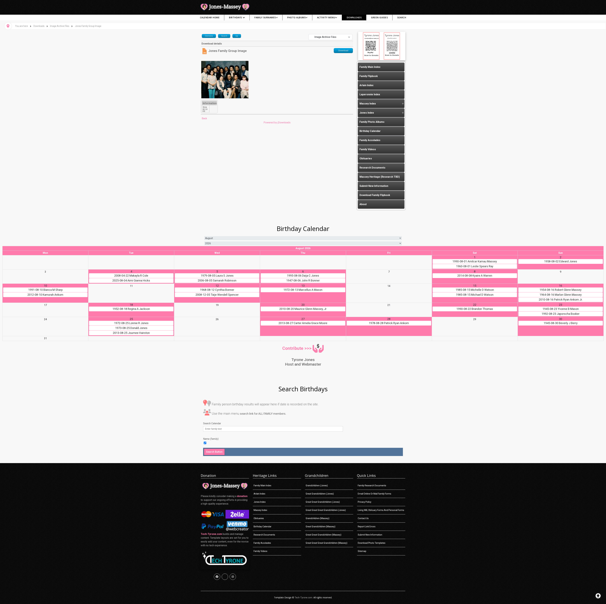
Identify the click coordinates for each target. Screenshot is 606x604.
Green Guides (379, 17)
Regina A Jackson (131, 309)
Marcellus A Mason (302, 289)
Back (204, 118)
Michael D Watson (474, 294)
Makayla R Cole (131, 275)
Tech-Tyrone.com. (304, 597)
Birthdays (235, 17)
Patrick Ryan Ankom (389, 323)
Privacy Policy (364, 502)
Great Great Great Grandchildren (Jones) (326, 510)
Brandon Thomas (474, 309)
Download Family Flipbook (374, 195)
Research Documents (372, 167)
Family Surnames (265, 17)
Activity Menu (326, 17)
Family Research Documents (372, 485)
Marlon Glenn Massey (561, 294)
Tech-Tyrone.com (211, 534)
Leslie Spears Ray (474, 266)
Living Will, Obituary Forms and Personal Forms (381, 510)
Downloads (354, 17)
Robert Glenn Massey (561, 289)
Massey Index (367, 103)
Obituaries (365, 158)
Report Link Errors (366, 526)
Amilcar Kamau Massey (474, 261)
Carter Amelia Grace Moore (303, 323)
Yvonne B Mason (561, 309)
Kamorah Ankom (45, 294)
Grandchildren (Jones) (317, 485)
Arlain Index (366, 85)
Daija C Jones (303, 275)
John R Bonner (303, 280)
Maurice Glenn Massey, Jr (303, 309)
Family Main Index (369, 66)
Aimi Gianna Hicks (131, 280)
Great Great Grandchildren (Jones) (323, 502)
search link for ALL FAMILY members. (263, 413)
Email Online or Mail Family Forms (374, 493)
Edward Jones (560, 261)
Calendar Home (210, 17)
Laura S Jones (217, 275)
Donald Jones (131, 328)
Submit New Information (373, 185)
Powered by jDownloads (277, 122)
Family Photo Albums (371, 121)
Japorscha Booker (560, 313)
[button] (402, 103)
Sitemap (362, 551)
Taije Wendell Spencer (217, 294)
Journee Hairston (131, 333)
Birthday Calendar (370, 131)
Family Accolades (369, 140)
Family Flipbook (368, 76)
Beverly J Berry (561, 323)
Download (343, 50)
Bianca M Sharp (45, 289)
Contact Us (363, 518)
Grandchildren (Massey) (317, 518)
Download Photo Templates (371, 543)
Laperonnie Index (369, 94)
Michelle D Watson (475, 289)
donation (242, 496)
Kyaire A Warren (474, 275)
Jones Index (366, 112)
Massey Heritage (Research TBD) (379, 176)
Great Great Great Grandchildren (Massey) (326, 543)
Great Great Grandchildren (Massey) (323, 534)
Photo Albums (296, 17)
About (363, 204)
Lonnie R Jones (131, 323)
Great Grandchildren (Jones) (320, 493)
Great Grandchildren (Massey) (320, 526)
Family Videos (367, 149)
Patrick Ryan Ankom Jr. (560, 299)
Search (401, 17)
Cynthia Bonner (217, 289)
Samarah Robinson (217, 280)
